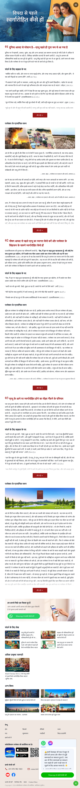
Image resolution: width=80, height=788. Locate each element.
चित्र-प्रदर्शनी (62, 733)
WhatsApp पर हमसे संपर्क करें (25, 616)
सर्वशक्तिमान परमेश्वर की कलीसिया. (25, 785)
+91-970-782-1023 (15, 769)
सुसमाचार (25, 733)
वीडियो (42, 729)
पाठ (6, 733)
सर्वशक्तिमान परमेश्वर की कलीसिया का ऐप (18, 744)
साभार (25, 782)
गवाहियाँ (42, 733)
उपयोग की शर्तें (8, 782)
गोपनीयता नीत (18, 782)
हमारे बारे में (8, 737)
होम (6, 729)
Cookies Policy (33, 782)
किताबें (24, 729)
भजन (59, 729)
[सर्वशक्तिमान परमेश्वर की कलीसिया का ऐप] (10, 752)
